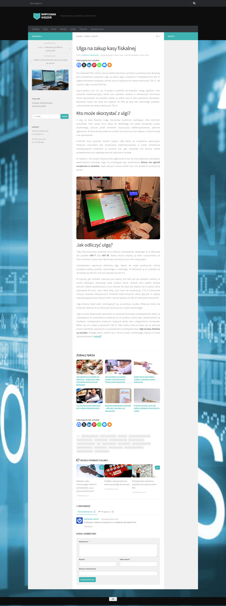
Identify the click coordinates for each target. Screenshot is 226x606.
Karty (45, 29)
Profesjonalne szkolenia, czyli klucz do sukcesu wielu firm (144, 484)
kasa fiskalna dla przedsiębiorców (139, 436)
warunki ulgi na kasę (115, 447)
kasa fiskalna (122, 436)
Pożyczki (83, 29)
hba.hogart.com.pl (91, 519)
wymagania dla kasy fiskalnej (134, 447)
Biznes (79, 36)
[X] (84, 65)
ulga (98, 444)
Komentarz (84, 541)
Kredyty (63, 29)
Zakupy (94, 36)
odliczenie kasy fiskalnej (136, 440)
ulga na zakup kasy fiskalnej (141, 444)
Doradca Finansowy (90, 55)
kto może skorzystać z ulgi (118, 440)
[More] (109, 65)
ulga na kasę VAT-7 (124, 444)
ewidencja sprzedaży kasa (90, 436)
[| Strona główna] (45, 16)
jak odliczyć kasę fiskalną (108, 436)
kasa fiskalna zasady (101, 440)
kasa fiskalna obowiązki (84, 440)
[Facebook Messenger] (104, 65)
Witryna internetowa (87, 569)
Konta (53, 29)
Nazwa (82, 559)
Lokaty (73, 29)
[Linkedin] (89, 65)
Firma (87, 36)
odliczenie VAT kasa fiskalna (86, 444)
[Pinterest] (94, 65)
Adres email (125, 559)
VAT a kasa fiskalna (100, 447)
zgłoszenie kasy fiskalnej (84, 451)
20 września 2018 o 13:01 (109, 519)
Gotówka (35, 29)
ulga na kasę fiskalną (109, 444)
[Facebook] (79, 65)
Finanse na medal (39, 106)
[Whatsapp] (99, 65)
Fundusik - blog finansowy (42, 102)
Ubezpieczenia (97, 29)
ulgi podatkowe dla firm (84, 447)
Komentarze (88, 511)
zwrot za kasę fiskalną (102, 451)
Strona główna (36, 3)
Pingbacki (107, 511)
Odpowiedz (88, 526)
